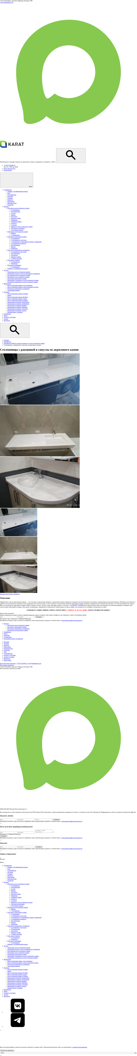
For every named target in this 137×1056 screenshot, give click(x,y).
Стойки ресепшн (16, 934)
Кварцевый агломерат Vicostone (17, 984)
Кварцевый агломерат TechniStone (18, 979)
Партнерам (7, 647)
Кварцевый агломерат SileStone (17, 983)
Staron (9, 971)
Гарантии (7, 650)
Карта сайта (7, 660)
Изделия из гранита (13, 936)
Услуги (6, 946)
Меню (30, 186)
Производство (8, 648)
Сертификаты (8, 653)
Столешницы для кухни (18, 916)
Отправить (39, 617)
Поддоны (14, 892)
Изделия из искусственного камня (18, 625)
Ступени (14, 901)
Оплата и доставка (10, 655)
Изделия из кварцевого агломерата (18, 628)
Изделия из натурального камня (17, 630)
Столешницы (15, 885)
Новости (6, 645)
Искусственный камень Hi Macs (17, 973)
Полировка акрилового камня (16, 954)
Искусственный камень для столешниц (19, 961)
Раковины (14, 895)
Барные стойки (16, 894)
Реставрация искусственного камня (18, 951)
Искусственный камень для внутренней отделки (22, 963)
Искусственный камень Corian (17, 974)
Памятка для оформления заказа (17, 867)
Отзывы (6, 643)
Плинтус (14, 899)
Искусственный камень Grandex (17, 969)
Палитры (7, 635)
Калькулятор (8, 170)
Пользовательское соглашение (13, 638)
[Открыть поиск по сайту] (71, 155)
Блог (5, 652)
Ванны (13, 890)
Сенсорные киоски (17, 906)
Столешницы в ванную (18, 919)
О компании (8, 637)
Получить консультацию (8, 663)
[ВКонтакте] (18, 1012)
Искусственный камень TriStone (17, 976)
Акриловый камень (13, 966)
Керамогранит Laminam (14, 988)
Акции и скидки (9, 657)
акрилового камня (77, 603)
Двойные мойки (16, 897)
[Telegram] (18, 1026)
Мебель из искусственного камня (21, 902)
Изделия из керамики (14, 941)
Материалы (7, 959)
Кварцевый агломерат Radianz (17, 981)
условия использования (79, 1047)
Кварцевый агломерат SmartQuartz (18, 978)
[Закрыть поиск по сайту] (0, 1055)
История (6, 642)
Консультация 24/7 (9, 168)
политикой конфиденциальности (71, 620)
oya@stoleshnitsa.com (34, 663)
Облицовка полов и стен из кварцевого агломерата (23, 949)
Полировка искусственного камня (18, 953)
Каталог (6, 623)
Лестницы (14, 931)
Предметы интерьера (18, 904)
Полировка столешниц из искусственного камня (22, 956)
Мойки (13, 909)
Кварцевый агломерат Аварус (16, 986)
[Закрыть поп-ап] (0, 823)
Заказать (2, 594)
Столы (13, 889)
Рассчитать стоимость (13, 594)
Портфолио (7, 632)
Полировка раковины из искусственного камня (22, 958)
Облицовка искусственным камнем (18, 947)
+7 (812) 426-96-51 (9, 165)
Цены (5, 633)
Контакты (7, 658)
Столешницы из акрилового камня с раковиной (26, 917)
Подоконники (15, 887)
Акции (6, 994)
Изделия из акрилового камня (16, 627)
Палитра (6, 968)
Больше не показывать (7, 1050)
